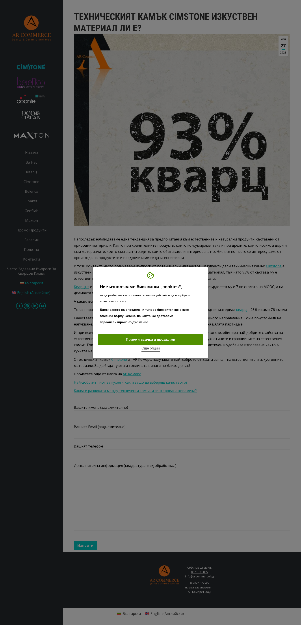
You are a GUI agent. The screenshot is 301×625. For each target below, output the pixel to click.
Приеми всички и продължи (150, 339)
